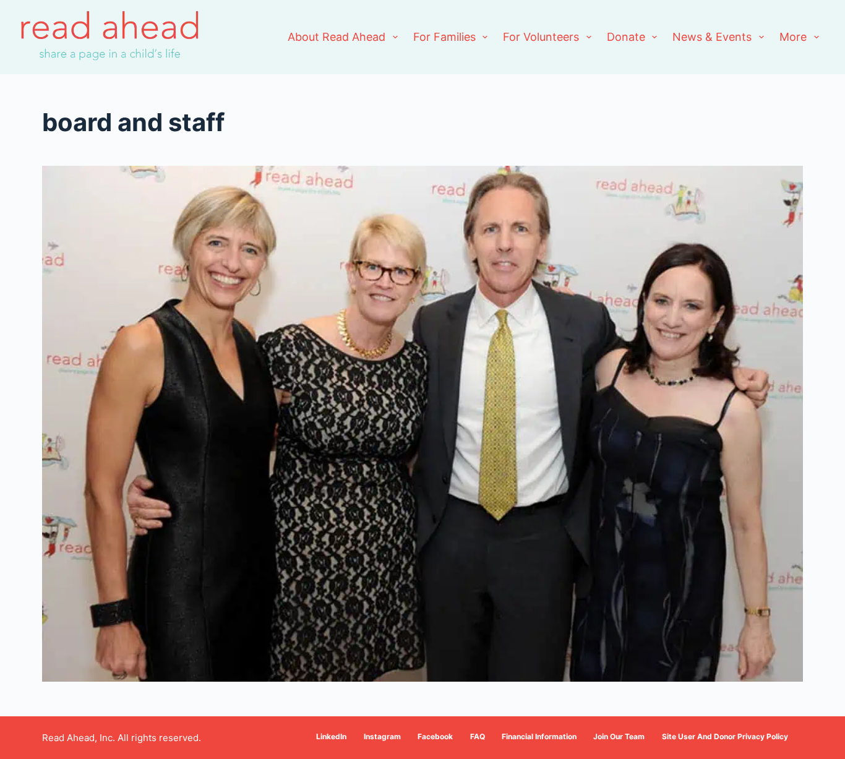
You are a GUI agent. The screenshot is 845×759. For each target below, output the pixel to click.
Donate (626, 36)
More (793, 36)
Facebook (435, 736)
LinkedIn (331, 736)
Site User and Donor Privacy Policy (725, 736)
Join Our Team (619, 736)
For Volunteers (541, 36)
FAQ (477, 736)
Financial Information (539, 736)
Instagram (382, 736)
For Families (444, 36)
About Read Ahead (336, 36)
